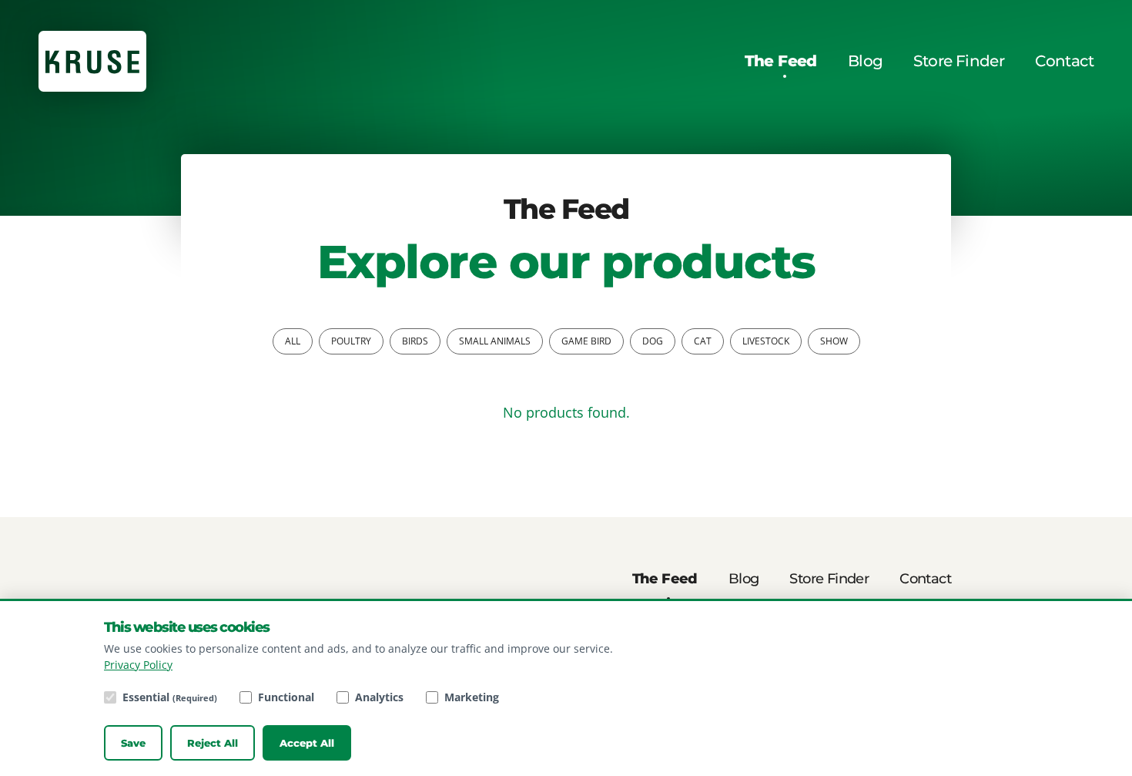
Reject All (212, 743)
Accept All (307, 743)
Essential (169, 697)
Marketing (471, 697)
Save (133, 743)
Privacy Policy (138, 664)
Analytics (379, 697)
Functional (286, 697)
